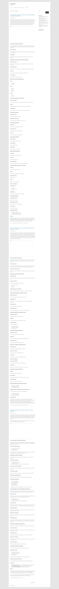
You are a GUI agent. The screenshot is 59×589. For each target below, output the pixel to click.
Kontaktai (27, 7)
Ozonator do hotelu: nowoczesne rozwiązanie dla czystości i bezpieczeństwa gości (22, 228)
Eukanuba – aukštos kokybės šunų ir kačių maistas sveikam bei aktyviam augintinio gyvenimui (44, 23)
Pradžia (11, 7)
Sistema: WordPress (12, 585)
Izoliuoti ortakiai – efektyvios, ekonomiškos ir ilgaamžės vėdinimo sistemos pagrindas (43, 26)
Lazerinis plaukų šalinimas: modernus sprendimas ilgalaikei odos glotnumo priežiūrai (22, 15)
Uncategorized (15, 577)
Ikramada (12, 4)
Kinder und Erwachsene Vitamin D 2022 (19, 7)
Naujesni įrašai (33, 582)
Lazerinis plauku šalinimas (13, 218)
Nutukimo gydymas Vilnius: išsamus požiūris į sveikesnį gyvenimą (21, 410)
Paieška (47, 12)
